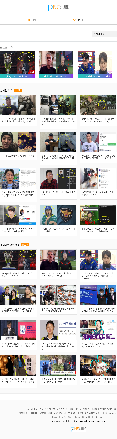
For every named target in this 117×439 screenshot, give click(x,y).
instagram (100, 421)
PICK (32, 20)
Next (85, 30)
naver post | (57, 421)
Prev (6, 30)
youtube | (67, 421)
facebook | (84, 421)
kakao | (92, 421)
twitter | (75, 421)
